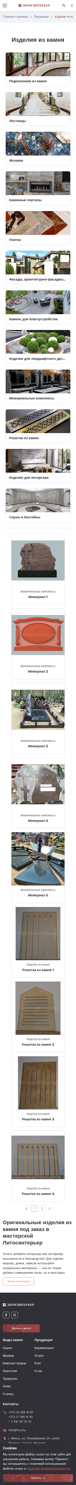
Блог (37, 1363)
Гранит (7, 1348)
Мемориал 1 (38, 597)
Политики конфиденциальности (48, 1469)
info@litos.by (17, 1430)
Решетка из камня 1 (38, 970)
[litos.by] (34, 5)
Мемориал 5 (38, 895)
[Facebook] (6, 1315)
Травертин (10, 1379)
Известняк (10, 1371)
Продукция (41, 17)
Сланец (8, 1394)
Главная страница (15, 17)
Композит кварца (14, 1363)
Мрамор (8, 1356)
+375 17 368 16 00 (20, 1417)
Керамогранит (44, 1348)
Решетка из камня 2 (38, 1045)
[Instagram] (14, 1315)
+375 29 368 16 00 (20, 1412)
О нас (38, 1371)
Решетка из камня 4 (38, 1194)
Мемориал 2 (38, 671)
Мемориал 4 (38, 821)
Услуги (39, 1356)
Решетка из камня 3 (38, 1119)
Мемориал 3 (38, 746)
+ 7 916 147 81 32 (19, 1422)
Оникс (7, 1386)
